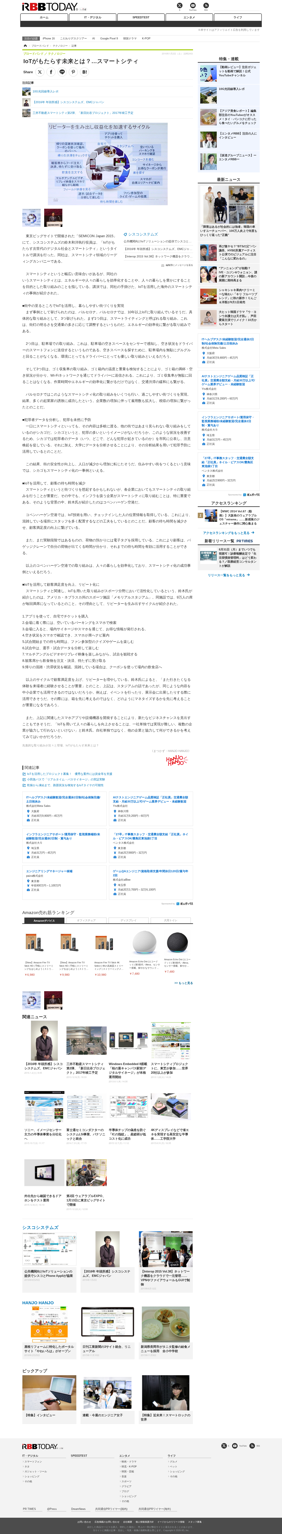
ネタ (27, 1466)
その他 (28, 1481)
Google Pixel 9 (109, 38)
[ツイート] (39, 72)
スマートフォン (33, 1461)
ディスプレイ (129, 920)
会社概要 (127, 1522)
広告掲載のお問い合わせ (107, 1522)
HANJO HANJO (38, 1302)
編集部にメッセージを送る (179, 265)
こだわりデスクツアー (73, 38)
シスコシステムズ (143, 234)
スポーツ (127, 1481)
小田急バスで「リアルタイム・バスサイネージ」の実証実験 (66, 779)
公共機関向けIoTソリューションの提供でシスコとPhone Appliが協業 (168, 241)
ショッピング (32, 1476)
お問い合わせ (84, 1522)
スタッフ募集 (195, 1522)
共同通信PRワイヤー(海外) (155, 1509)
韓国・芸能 (128, 1471)
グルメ (173, 1461)
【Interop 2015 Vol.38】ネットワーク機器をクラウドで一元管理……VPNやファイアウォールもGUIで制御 (192, 256)
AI (93, 38)
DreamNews (78, 1509)
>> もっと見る (183, 983)
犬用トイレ (170, 920)
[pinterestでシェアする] (73, 72)
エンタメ (189, 17)
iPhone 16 (49, 38)
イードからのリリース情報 (171, 1522)
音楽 (124, 1476)
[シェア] (51, 72)
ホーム (44, 17)
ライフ (237, 17)
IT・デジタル (92, 17)
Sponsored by (168, 903)
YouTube (243, 1446)
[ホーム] (25, 45)
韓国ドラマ (130, 38)
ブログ (125, 1491)
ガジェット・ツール (36, 1471)
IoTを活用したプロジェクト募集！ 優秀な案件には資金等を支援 (69, 773)
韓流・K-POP (129, 1466)
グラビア (127, 1486)
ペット (173, 1466)
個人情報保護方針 (145, 1522)
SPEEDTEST (141, 17)
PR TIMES (29, 1509)
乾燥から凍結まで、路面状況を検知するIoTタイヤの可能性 (65, 785)
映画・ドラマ (129, 1461)
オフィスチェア (86, 920)
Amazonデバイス (44, 920)
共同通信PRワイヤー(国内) (111, 1509)
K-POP (146, 38)
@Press (52, 1509)
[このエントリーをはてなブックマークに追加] (84, 72)
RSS (258, 1446)
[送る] (62, 72)
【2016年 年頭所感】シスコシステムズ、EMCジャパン (159, 249)
